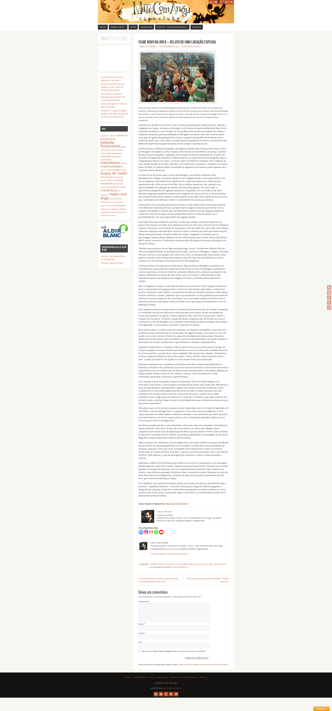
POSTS (150, 677)
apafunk (113, 136)
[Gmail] (151, 532)
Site (140, 642)
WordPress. (176, 688)
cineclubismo (110, 162)
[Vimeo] (329, 302)
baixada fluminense (157, 564)
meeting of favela (219, 564)
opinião (196, 46)
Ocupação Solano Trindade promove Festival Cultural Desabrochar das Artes (158, 580)
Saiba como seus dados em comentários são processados (203, 664)
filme (184, 46)
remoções (108, 206)
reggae (102, 206)
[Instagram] (329, 292)
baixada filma (107, 138)
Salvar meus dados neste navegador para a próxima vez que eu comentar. (174, 651)
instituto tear (104, 187)
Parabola (166, 688)
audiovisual (121, 135)
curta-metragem (182, 564)
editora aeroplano (107, 177)
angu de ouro (104, 136)
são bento (113, 212)
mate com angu (206, 564)
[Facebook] (329, 297)
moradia (112, 199)
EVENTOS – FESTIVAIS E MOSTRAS (183, 677)
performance (111, 202)
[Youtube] (161, 532)
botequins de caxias (111, 150)
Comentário (144, 601)
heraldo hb (106, 183)
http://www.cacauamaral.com (173, 504)
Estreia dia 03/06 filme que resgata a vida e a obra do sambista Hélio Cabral (112, 87)
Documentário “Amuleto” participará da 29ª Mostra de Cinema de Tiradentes (113, 97)
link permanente (180, 567)
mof (151, 567)
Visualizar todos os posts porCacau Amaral (170, 554)
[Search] (124, 39)
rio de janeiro (119, 205)
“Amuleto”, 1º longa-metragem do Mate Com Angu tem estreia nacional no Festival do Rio (114, 113)
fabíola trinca (112, 180)
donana (124, 170)
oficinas (103, 202)
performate (119, 202)
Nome (142, 624)
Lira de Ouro (108, 190)
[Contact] (329, 307)
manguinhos (104, 195)
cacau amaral (170, 564)
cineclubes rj (106, 159)
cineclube (105, 156)
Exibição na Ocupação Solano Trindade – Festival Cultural (208, 580)
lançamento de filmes (118, 187)
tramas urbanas (110, 215)
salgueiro (103, 209)
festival (120, 180)
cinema (123, 163)
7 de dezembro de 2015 (169, 46)
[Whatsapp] (156, 532)
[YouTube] (329, 287)
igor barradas (118, 184)
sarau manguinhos (113, 209)
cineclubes (116, 156)
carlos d (121, 150)
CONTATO (202, 677)
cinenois (103, 170)
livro (118, 191)
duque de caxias (194, 564)
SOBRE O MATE (139, 677)
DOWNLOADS (161, 677)
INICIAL (128, 677)
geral (189, 46)
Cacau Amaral (150, 46)
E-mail (142, 633)
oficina (119, 198)
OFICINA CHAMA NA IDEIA (112, 263)
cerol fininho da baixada (111, 153)
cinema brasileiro (111, 166)
